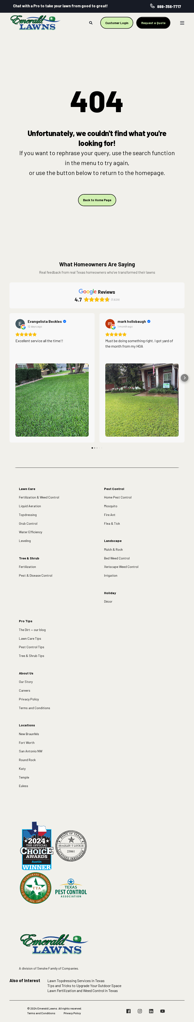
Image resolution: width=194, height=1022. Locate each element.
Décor (108, 601)
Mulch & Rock (113, 549)
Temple (24, 777)
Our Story (26, 682)
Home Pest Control (118, 497)
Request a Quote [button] (153, 23)
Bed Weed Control (117, 558)
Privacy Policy (29, 699)
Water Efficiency (30, 532)
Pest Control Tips (31, 647)
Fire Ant (109, 515)
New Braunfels (29, 734)
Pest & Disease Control (35, 575)
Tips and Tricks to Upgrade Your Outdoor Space (84, 985)
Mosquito (110, 506)
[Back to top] (184, 1012)
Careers (24, 690)
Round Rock (27, 760)
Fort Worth (27, 743)
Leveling (25, 541)
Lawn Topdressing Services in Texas (76, 980)
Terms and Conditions (34, 708)
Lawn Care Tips (30, 638)
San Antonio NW (30, 751)
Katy (22, 768)
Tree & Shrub (29, 558)
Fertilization (27, 567)
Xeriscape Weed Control (121, 567)
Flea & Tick (112, 523)
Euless (23, 786)
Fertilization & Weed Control (39, 497)
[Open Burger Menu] (182, 23)
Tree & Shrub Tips (31, 656)
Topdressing (28, 515)
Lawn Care (27, 489)
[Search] (91, 22)
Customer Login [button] (116, 23)
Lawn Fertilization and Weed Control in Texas (82, 990)
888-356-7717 (169, 6)
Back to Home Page (97, 200)
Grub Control (28, 523)
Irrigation (110, 575)
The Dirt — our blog (32, 630)
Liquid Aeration (30, 506)
